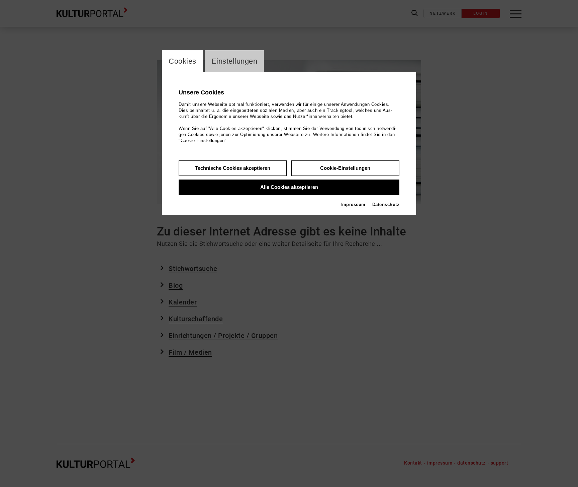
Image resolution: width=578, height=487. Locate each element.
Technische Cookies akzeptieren (232, 168)
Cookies (182, 61)
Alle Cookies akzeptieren (289, 187)
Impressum (353, 204)
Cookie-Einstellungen (345, 168)
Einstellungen (234, 61)
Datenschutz (386, 204)
